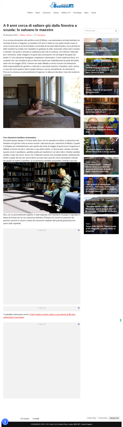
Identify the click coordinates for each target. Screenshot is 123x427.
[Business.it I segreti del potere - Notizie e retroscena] (61, 5)
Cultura (56, 13)
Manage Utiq (114, 418)
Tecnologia (77, 13)
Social (93, 13)
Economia (46, 13)
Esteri (38, 13)
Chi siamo (25, 419)
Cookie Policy (91, 418)
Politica (30, 13)
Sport (86, 13)
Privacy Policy (102, 418)
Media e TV (66, 13)
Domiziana (41, 35)
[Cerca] (116, 30)
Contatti (36, 419)
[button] (5, 422)
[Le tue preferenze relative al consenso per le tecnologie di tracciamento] (120, 320)
